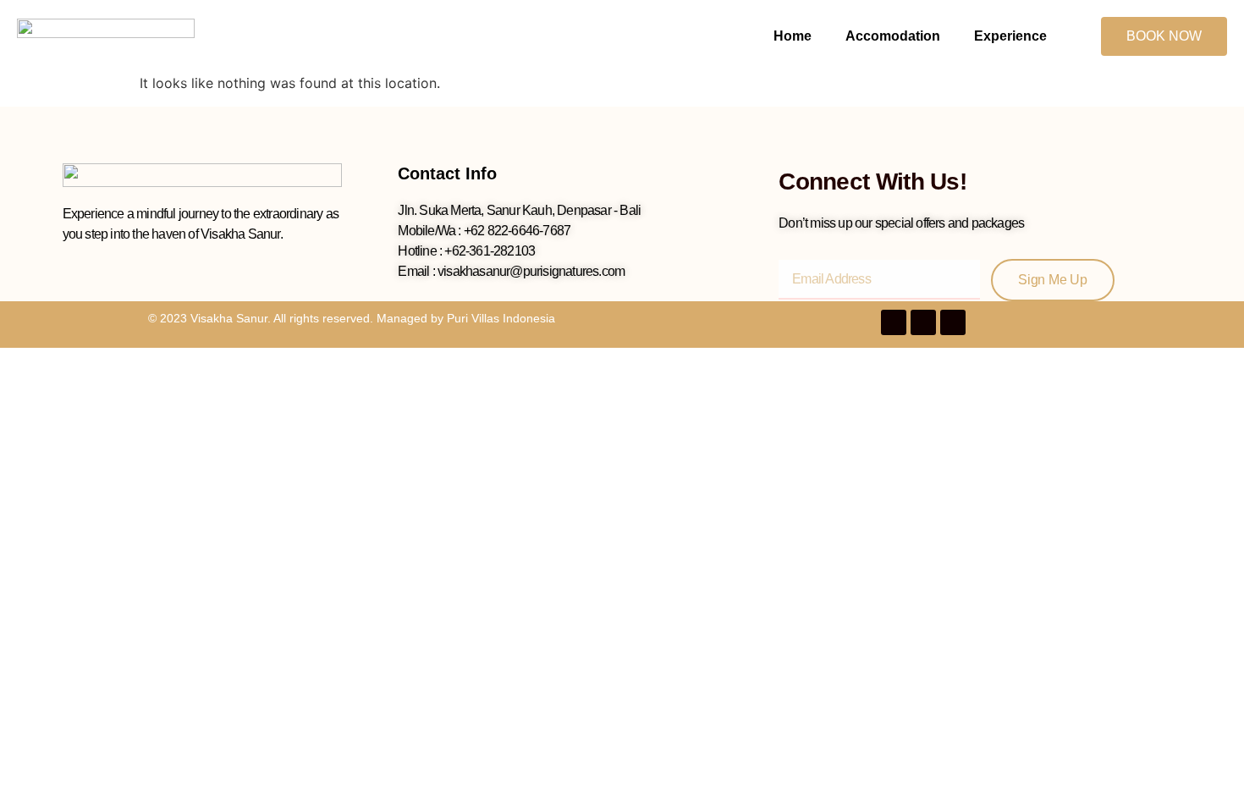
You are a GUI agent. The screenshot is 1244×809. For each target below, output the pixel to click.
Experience (1010, 36)
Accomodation (892, 36)
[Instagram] (953, 322)
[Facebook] (893, 322)
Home (792, 36)
